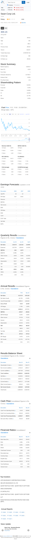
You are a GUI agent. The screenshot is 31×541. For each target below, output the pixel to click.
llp (2, 497)
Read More (7, 530)
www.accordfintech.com (7, 536)
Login (28, 2)
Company (10, 5)
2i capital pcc (5, 491)
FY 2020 (15, 515)
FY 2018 (3, 518)
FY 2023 (22, 512)
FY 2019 (22, 515)
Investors (17, 5)
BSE (6, 28)
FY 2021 (9, 515)
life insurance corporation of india (13, 480)
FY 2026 (3, 512)
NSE (2, 28)
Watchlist (23, 22)
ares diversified (6, 488)
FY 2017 (9, 518)
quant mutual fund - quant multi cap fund (15, 486)
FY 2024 (15, 512)
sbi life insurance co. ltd (9, 483)
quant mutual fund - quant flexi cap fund (15, 494)
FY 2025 (9, 512)
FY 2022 (3, 515)
